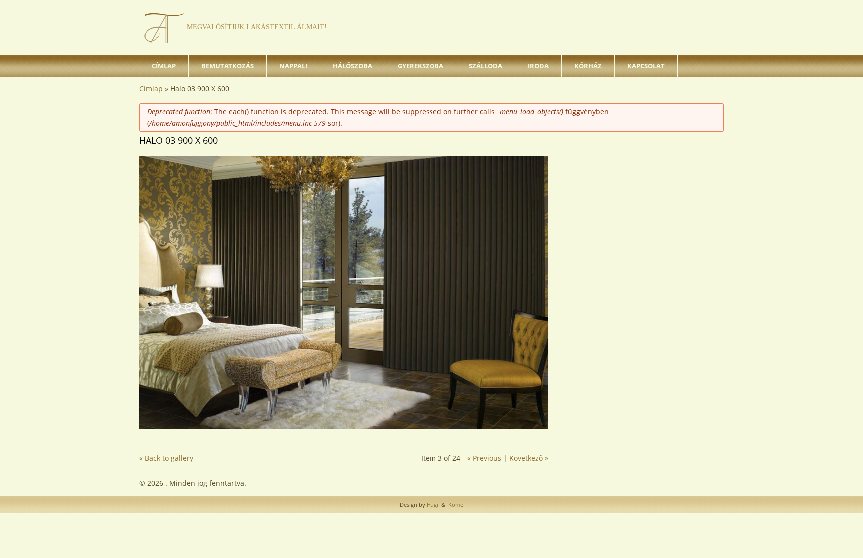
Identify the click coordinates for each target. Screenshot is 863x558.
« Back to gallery (166, 458)
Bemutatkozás (227, 65)
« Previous (484, 458)
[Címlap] (164, 27)
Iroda (538, 65)
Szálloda (485, 65)
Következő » (528, 458)
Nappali (293, 65)
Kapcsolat (646, 65)
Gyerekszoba (420, 65)
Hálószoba (352, 65)
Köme (455, 504)
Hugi (431, 504)
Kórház (588, 65)
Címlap (164, 65)
